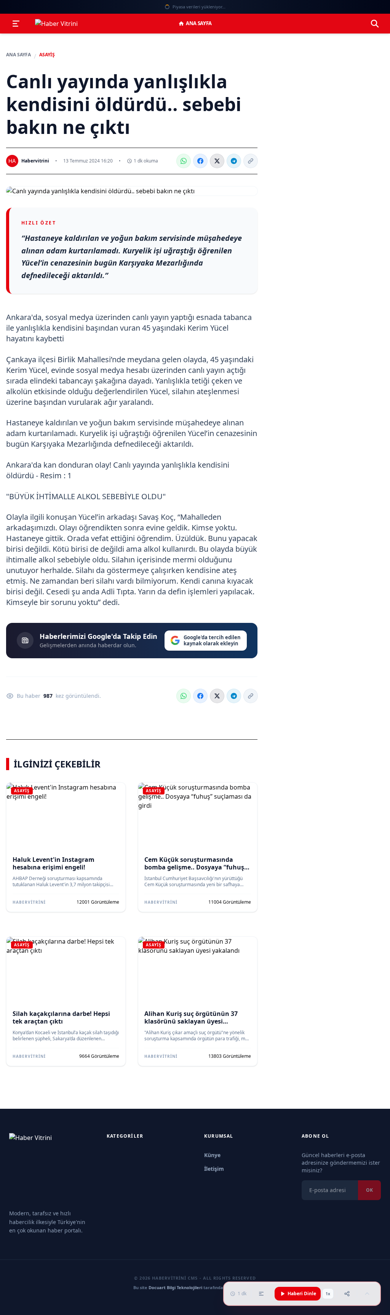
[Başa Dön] (367, 1294)
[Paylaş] (347, 1294)
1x (328, 1293)
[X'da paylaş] (217, 161)
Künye (212, 1155)
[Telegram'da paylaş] (234, 161)
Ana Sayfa (199, 23)
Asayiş (47, 55)
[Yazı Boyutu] (261, 1294)
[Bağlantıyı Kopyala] (250, 161)
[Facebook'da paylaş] (200, 161)
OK (369, 1190)
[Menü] (16, 23)
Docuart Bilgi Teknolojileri (175, 1287)
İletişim (214, 1168)
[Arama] (375, 24)
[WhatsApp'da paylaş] (183, 161)
